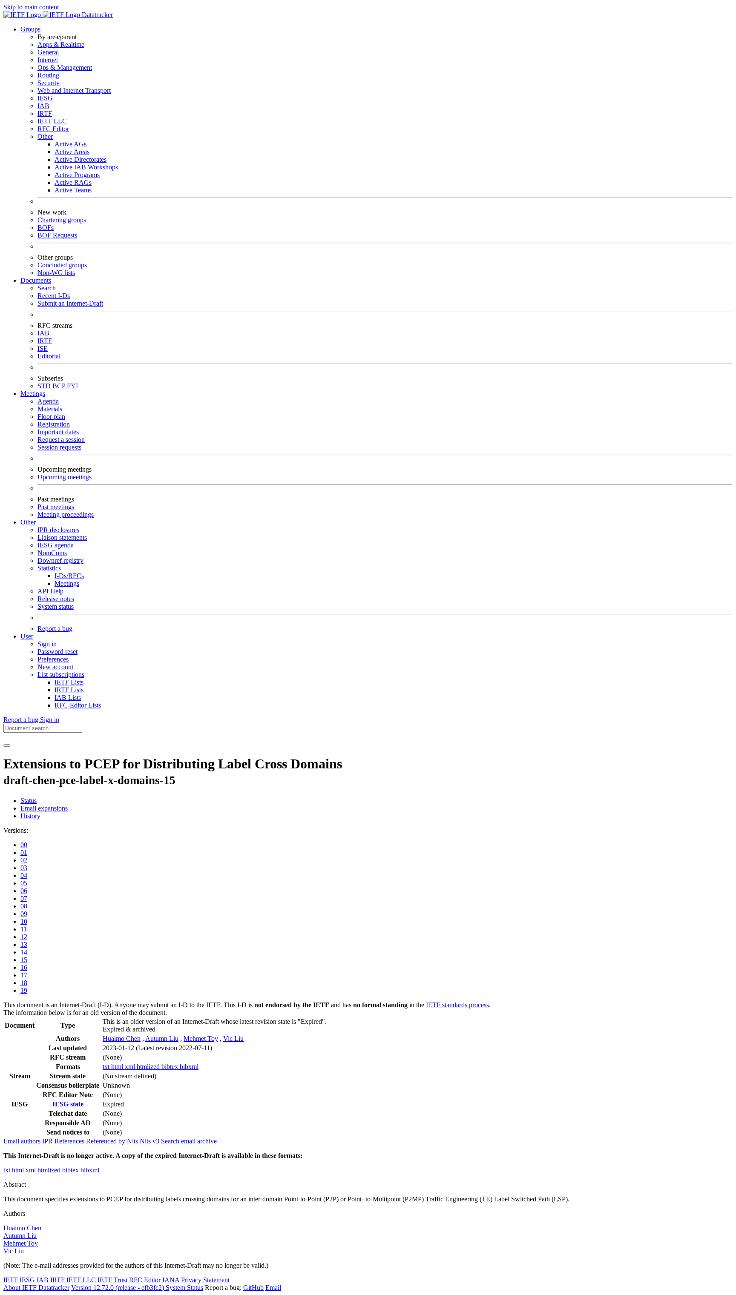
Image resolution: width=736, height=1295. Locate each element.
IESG (45, 98)
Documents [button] (35, 280)
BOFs (45, 227)
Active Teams (73, 190)
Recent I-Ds (53, 295)
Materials (49, 409)
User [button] (26, 636)
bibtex (170, 1066)
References (70, 1141)
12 (23, 936)
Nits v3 (150, 1141)
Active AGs (70, 144)
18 (23, 982)
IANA (170, 1280)
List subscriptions (60, 674)
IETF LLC (52, 121)
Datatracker (96, 14)
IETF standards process (457, 1004)
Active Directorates (80, 159)
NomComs (52, 552)
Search (46, 288)
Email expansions (44, 808)
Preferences (53, 659)
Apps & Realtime (60, 44)
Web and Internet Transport (74, 90)
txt (107, 1066)
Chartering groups (61, 219)
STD (44, 386)
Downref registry (60, 560)
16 (23, 967)
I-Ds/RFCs (69, 575)
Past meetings (55, 506)
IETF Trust (112, 1280)
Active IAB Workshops (86, 167)
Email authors (22, 1141)
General (48, 52)
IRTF (44, 113)
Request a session (61, 439)
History (30, 815)
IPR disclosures (58, 529)
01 (23, 852)
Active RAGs (73, 182)
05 (23, 883)
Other (45, 136)
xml (131, 1066)
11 (23, 929)
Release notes (55, 598)
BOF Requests (57, 235)
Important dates (58, 431)
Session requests (59, 447)
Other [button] (28, 522)
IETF (10, 1280)
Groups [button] (30, 29)
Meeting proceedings (65, 514)
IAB (43, 105)
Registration (53, 424)
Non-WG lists (56, 272)
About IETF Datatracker (36, 1287)
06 (23, 890)
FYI (72, 386)
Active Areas (72, 151)
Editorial (48, 356)
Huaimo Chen (122, 1038)
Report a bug (54, 628)
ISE (42, 348)
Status (28, 800)
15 (23, 959)
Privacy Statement (205, 1280)
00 (23, 844)
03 (23, 867)
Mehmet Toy (201, 1038)
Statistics (49, 568)
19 (23, 990)
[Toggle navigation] (6, 745)
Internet (47, 59)
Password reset (57, 651)
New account (55, 666)
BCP (59, 386)
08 (23, 906)
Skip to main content (31, 7)
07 (23, 898)
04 (23, 875)
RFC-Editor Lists (78, 705)
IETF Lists (69, 682)
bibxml (189, 1066)
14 (23, 952)
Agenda (48, 401)
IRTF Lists (69, 689)
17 (23, 975)
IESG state (67, 1104)
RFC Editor (53, 128)
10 (23, 921)
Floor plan (51, 416)
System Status (184, 1287)
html (118, 1066)
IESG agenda (55, 545)
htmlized (149, 1066)
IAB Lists (68, 697)
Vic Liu (233, 1038)
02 (23, 860)
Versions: (15, 830)
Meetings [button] (32, 393)
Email (273, 1287)
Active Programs (77, 174)
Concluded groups (62, 265)
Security (48, 82)
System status (55, 606)
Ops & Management (64, 67)
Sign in (47, 644)
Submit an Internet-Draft (70, 303)
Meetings (67, 583)
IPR (48, 1141)
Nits (133, 1141)
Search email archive (189, 1141)
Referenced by (106, 1141)
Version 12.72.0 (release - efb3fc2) (118, 1287)
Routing (48, 75)
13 (23, 944)
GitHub (253, 1287)
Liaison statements (62, 537)
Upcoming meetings (64, 477)
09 (23, 913)
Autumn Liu (161, 1038)
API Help (50, 591)
